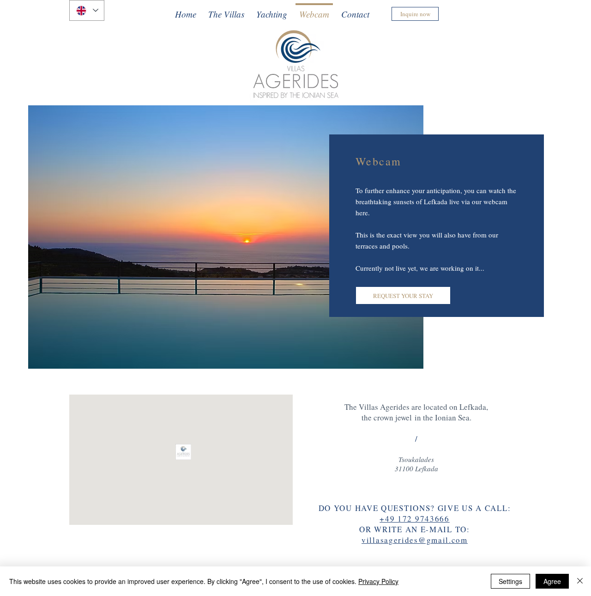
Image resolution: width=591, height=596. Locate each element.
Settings (510, 581)
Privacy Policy (378, 581)
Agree (552, 581)
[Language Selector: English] (86, 10)
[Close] (579, 581)
